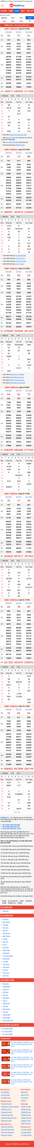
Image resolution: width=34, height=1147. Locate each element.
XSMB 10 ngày (26, 1107)
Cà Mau (5, 939)
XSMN (17, 11)
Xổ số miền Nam (7, 915)
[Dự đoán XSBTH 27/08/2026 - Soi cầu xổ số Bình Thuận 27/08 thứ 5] (6, 1081)
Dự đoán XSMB (7, 1029)
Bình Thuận (6, 922)
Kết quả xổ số (5, 1089)
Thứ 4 (30, 18)
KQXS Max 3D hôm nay (17, 383)
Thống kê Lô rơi (6, 1109)
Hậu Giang (6, 953)
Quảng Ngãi (6, 1015)
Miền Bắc (6, 911)
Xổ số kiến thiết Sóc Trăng (11, 828)
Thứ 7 (21, 21)
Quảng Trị (6, 989)
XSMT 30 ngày (26, 1123)
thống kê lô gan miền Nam (18, 135)
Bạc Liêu (5, 928)
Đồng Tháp (6, 950)
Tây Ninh (5, 925)
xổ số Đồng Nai (20, 255)
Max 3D (23, 1101)
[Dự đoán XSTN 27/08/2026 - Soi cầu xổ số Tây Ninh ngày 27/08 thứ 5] (6, 1066)
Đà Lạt (5, 945)
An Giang (5, 919)
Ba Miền (4, 11)
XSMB (11, 11)
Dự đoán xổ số (26, 1127)
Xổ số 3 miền (19, 264)
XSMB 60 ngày (26, 1112)
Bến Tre (5, 930)
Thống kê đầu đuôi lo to (9, 1118)
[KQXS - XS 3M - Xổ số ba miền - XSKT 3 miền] (17, 7)
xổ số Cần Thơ (20, 258)
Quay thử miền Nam (7, 1132)
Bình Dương (6, 933)
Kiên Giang (6, 959)
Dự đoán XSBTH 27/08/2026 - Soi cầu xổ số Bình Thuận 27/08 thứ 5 (21, 1082)
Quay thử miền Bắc (7, 1127)
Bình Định (6, 984)
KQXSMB (29, 901)
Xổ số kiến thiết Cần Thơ (10, 826)
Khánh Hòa (6, 1003)
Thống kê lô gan (6, 1104)
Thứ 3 (21, 18)
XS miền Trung (5, 1098)
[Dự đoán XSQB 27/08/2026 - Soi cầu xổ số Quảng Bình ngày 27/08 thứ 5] (6, 1059)
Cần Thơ (18, 32)
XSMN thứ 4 (14, 29)
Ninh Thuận (6, 1009)
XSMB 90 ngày (26, 1115)
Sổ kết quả (24, 1104)
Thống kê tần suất (7, 1115)
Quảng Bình (6, 987)
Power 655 (24, 1098)
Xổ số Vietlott (25, 1089)
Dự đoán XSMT (7, 1031)
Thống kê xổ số (5, 1101)
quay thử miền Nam (12, 138)
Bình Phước (6, 936)
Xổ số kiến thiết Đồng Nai (11, 825)
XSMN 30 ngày (20, 145)
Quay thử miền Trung (7, 1129)
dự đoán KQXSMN (12, 142)
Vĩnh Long (6, 973)
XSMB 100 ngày (26, 1118)
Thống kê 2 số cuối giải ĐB (10, 1107)
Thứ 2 (13, 18)
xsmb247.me (24, 1144)
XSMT (23, 11)
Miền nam (4, 18)
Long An (5, 961)
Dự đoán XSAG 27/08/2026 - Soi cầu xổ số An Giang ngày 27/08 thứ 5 (22, 1074)
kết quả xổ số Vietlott (17, 374)
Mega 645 (24, 1092)
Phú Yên (5, 1012)
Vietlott (30, 11)
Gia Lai (5, 1001)
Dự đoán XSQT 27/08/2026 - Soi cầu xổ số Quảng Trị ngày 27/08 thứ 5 (22, 1052)
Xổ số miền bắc (13, 901)
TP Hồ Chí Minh (8, 956)
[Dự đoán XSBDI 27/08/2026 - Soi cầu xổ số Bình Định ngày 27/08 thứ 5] (6, 1044)
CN (30, 21)
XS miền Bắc (5, 1092)
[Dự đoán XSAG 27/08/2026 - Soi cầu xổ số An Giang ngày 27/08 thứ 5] (6, 1074)
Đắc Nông (6, 998)
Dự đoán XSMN (7, 1034)
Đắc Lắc (5, 995)
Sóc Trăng (29, 32)
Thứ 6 (13, 21)
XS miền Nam (5, 1095)
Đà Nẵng (5, 992)
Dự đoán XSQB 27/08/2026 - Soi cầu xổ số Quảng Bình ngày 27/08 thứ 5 (22, 1059)
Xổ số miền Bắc (6, 907)
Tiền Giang (6, 967)
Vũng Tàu (6, 976)
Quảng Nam (6, 1018)
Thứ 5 (4, 21)
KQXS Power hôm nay (17, 380)
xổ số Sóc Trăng (20, 261)
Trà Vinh (5, 970)
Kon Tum (5, 1006)
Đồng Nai (9, 32)
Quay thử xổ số (5, 1124)
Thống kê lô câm (6, 1121)
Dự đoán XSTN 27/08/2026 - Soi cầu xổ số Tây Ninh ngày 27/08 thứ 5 (22, 1067)
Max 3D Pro (25, 1095)
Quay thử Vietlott (6, 1135)
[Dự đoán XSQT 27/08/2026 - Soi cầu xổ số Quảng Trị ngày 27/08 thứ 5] (6, 1051)
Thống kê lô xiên (6, 1112)
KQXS (31, 896)
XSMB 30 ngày (26, 1109)
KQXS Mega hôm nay (17, 377)
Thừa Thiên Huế (8, 1020)
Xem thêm (17, 812)
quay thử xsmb (5, 15)
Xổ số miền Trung (7, 980)
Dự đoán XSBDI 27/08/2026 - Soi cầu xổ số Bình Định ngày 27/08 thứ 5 (22, 1044)
